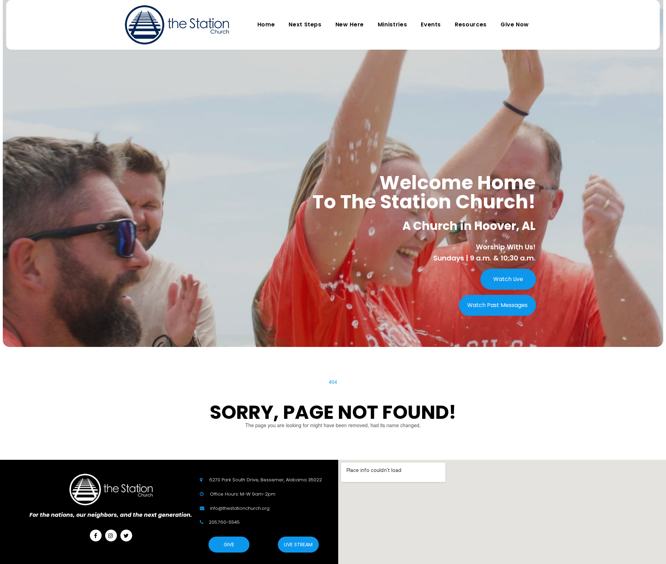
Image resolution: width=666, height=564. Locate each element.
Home (266, 24)
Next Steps (305, 24)
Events (431, 24)
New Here (349, 24)
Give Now (515, 24)
